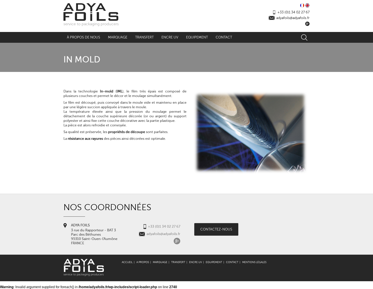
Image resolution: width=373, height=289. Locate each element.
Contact (224, 37)
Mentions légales (254, 262)
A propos (142, 262)
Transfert (144, 37)
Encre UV (169, 37)
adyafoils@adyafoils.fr (293, 18)
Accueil (127, 262)
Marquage (117, 37)
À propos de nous (83, 37)
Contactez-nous (216, 229)
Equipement (197, 37)
